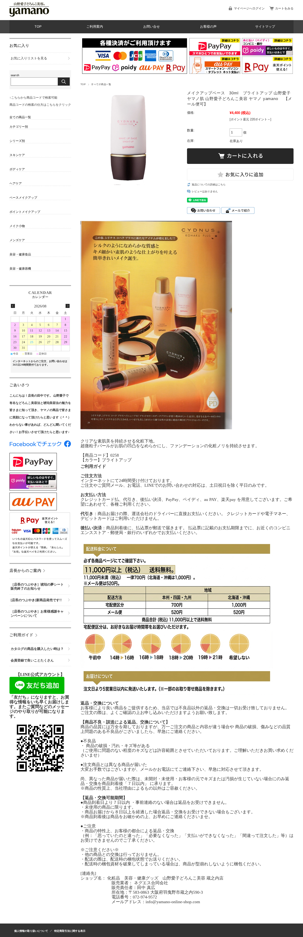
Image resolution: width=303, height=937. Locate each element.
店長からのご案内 (25, 571)
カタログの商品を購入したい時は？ (37, 649)
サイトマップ (265, 26)
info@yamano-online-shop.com (173, 901)
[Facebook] (40, 445)
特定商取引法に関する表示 (69, 930)
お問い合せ (151, 26)
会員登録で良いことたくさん (32, 660)
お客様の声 (208, 26)
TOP (38, 26)
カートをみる (284, 8)
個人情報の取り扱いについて (31, 930)
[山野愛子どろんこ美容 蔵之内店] (29, 16)
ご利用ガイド (21, 635)
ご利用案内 (94, 26)
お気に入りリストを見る (29, 58)
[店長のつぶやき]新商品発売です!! (36, 600)
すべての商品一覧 (101, 84)
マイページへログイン (249, 8)
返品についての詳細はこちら (209, 184)
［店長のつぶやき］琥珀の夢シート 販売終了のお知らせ (39, 587)
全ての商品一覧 (20, 117)
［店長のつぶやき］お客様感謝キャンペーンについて (37, 613)
